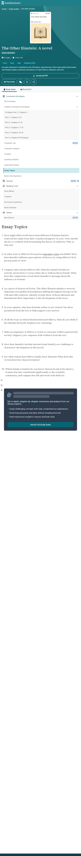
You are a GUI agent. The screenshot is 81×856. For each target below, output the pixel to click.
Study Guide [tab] (10, 89)
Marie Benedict (8, 52)
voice (56, 254)
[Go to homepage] (11, 3)
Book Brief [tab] (27, 89)
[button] (20, 81)
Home (4, 9)
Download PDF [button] (42, 76)
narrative (48, 254)
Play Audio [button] (10, 82)
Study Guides (14, 9)
